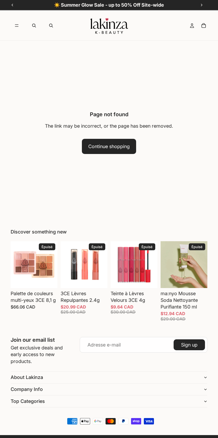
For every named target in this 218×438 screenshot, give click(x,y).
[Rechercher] (34, 25)
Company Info (27, 389)
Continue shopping (109, 146)
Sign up (189, 345)
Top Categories (28, 401)
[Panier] (203, 25)
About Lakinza (27, 377)
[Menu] (17, 25)
